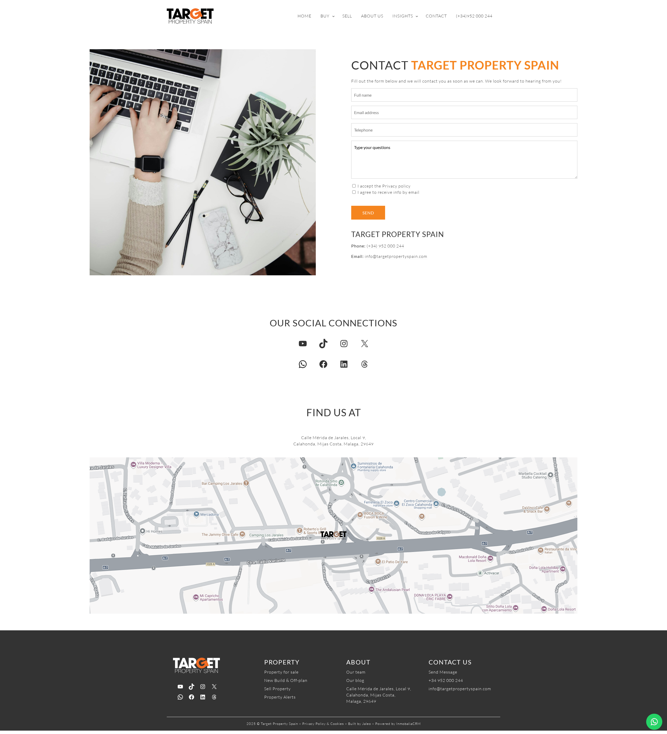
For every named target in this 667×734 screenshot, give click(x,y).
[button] (333, 535)
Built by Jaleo (359, 723)
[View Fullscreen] (97, 464)
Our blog (355, 680)
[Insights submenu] (417, 16)
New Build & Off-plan (285, 680)
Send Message (443, 672)
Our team (356, 672)
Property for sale (281, 672)
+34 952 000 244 (446, 680)
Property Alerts (280, 697)
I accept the (384, 186)
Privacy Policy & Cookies (323, 723)
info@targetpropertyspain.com (396, 256)
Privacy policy (396, 186)
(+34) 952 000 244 (385, 245)
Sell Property (277, 688)
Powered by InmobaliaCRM (398, 723)
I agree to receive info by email (388, 192)
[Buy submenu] (333, 16)
